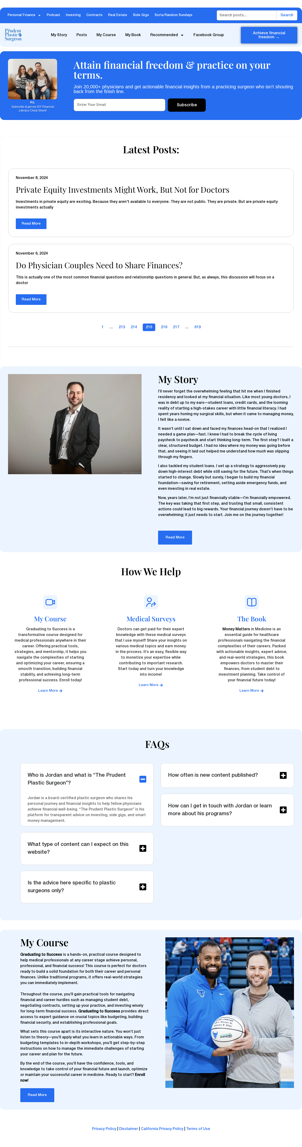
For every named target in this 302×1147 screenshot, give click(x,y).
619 (197, 327)
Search (287, 15)
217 (176, 327)
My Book (133, 35)
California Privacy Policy (162, 1129)
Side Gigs (141, 15)
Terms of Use (198, 1129)
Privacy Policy (104, 1129)
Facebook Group (208, 35)
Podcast (53, 15)
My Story (59, 35)
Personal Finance (21, 15)
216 (164, 327)
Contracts (94, 15)
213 (122, 327)
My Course (106, 35)
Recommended (164, 35)
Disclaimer (128, 1129)
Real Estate (117, 15)
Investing (73, 15)
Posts (81, 35)
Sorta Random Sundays (173, 15)
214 (134, 327)
